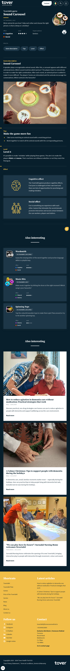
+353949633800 (42, 628)
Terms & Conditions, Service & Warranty (33, 663)
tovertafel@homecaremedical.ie (47, 624)
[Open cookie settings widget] (3, 668)
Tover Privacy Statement (11, 663)
